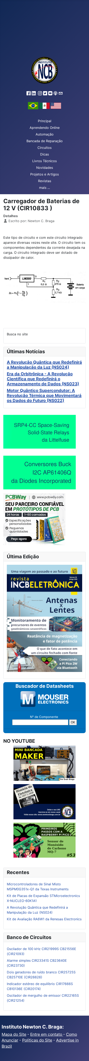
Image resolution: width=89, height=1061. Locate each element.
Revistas (44, 181)
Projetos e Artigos (44, 174)
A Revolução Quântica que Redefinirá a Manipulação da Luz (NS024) (44, 365)
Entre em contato (46, 1034)
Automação (45, 134)
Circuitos (44, 148)
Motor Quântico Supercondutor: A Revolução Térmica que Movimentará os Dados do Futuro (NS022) (44, 395)
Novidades (44, 167)
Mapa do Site (14, 1034)
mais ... (44, 187)
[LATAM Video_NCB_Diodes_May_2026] (39, 472)
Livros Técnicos (44, 161)
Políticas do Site (37, 1040)
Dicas (44, 154)
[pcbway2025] (34, 519)
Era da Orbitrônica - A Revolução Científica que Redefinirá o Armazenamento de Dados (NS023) (43, 378)
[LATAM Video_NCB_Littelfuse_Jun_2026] (39, 431)
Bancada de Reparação (44, 141)
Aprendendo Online (45, 128)
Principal (44, 121)
